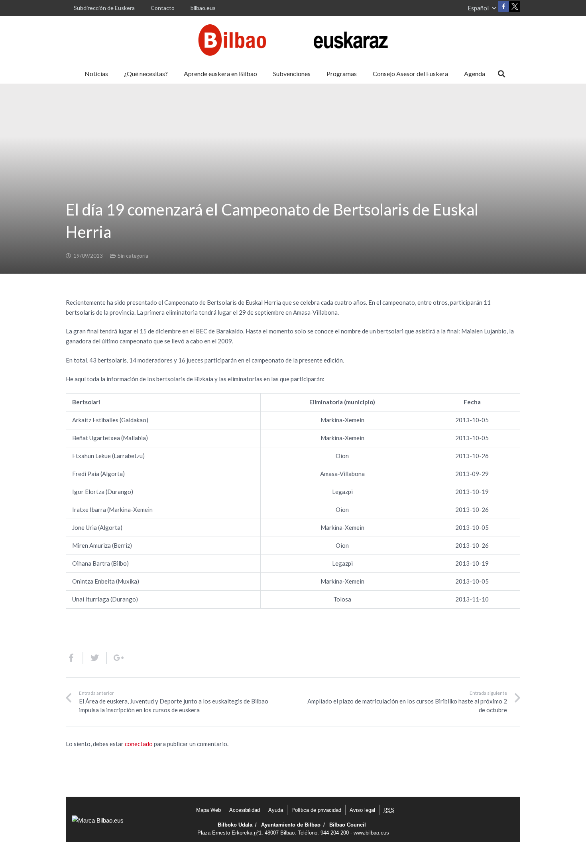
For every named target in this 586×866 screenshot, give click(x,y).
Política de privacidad (316, 810)
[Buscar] (501, 73)
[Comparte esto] (74, 658)
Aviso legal (362, 810)
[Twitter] (514, 8)
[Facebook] (503, 6)
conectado (139, 743)
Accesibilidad (244, 810)
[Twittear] (95, 658)
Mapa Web (208, 810)
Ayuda (275, 810)
